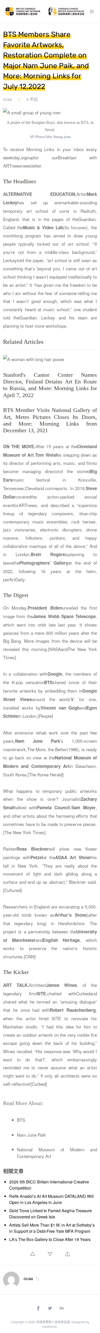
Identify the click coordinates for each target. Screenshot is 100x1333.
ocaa (7, 99)
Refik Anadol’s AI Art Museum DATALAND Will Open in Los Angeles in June (51, 1199)
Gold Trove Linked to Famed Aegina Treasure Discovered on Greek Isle (50, 1214)
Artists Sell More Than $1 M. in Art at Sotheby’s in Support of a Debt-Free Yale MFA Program (52, 1228)
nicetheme (49, 1326)
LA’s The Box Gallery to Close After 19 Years (50, 1239)
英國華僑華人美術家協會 (53, 1322)
